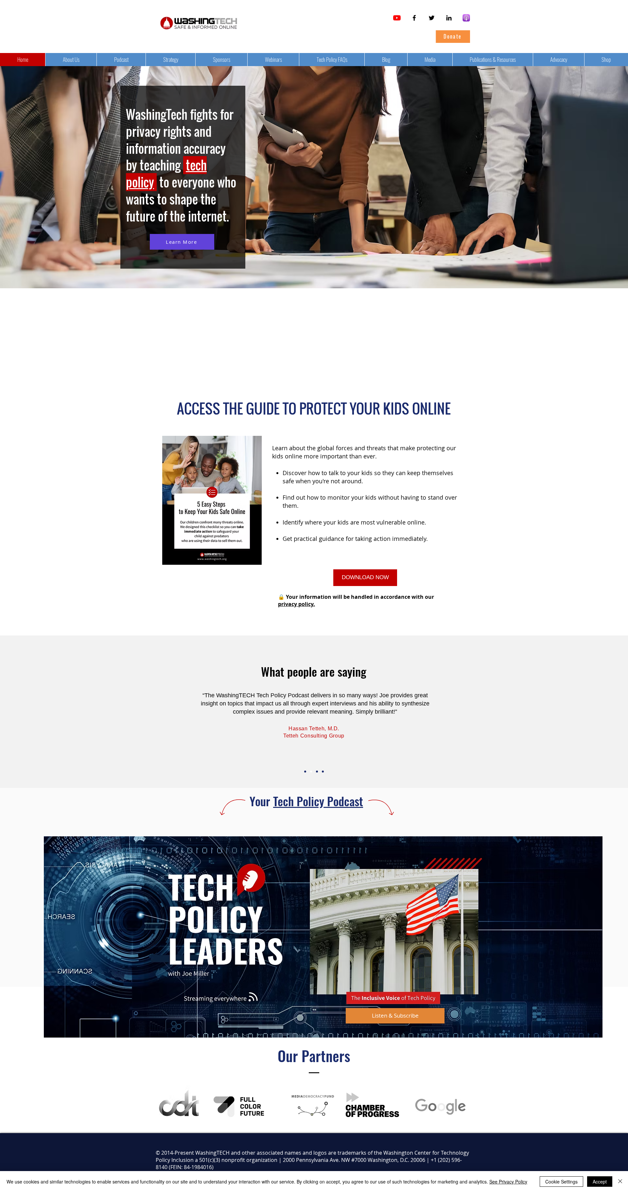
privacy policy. (296, 604)
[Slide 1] (317, 772)
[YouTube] (397, 18)
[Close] (620, 1181)
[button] (365, 577)
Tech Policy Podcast (318, 800)
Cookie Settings (561, 1181)
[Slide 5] (323, 772)
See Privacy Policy (508, 1181)
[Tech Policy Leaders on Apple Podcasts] (466, 18)
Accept (600, 1181)
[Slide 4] (305, 772)
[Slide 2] (311, 772)
